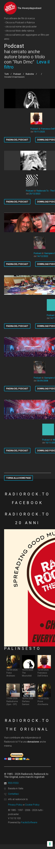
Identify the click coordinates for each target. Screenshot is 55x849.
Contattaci (13, 793)
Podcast (17, 74)
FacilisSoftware (29, 822)
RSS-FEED (13, 783)
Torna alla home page (18, 478)
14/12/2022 (42, 256)
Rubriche (30, 74)
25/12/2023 (34, 193)
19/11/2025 (39, 132)
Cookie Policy (32, 804)
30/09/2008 (42, 381)
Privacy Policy (15, 804)
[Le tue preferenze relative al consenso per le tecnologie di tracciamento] (50, 844)
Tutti (6, 74)
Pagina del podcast (17, 140)
